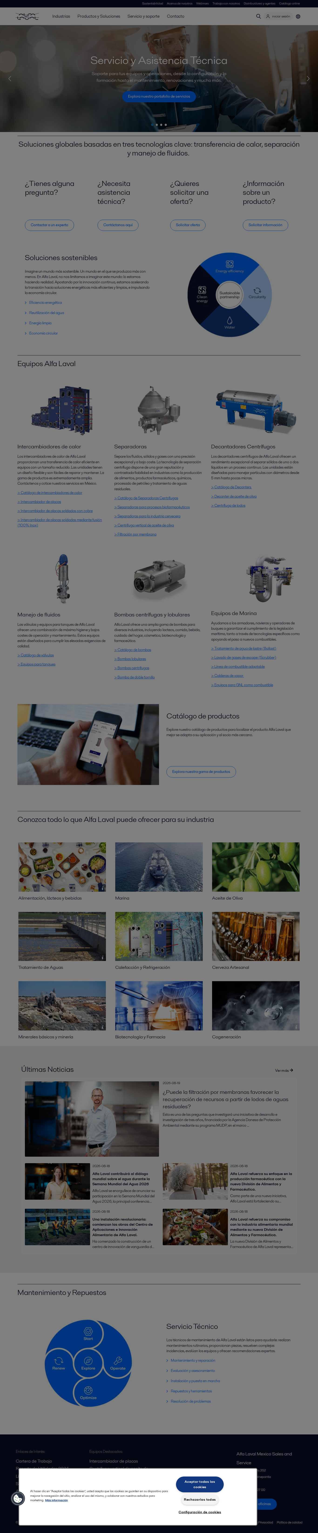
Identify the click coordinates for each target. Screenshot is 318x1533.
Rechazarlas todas (200, 1499)
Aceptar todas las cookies (200, 1484)
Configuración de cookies (200, 1512)
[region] (138, 1497)
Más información (56, 1500)
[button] (17, 1498)
